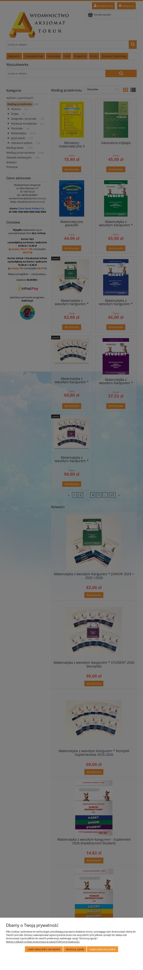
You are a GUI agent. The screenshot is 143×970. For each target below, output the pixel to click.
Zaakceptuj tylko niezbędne (43, 949)
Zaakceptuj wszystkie (102, 949)
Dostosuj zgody (75, 949)
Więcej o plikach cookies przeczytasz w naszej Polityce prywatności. (43, 941)
